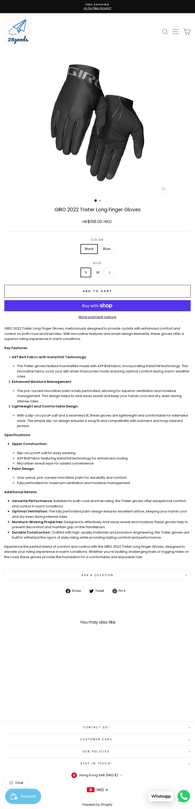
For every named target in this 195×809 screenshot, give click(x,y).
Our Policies (96, 751)
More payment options (97, 317)
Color (97, 240)
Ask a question (97, 575)
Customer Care (96, 739)
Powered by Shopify (97, 804)
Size (97, 263)
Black (89, 248)
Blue (106, 248)
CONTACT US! (96, 727)
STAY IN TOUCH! (96, 763)
